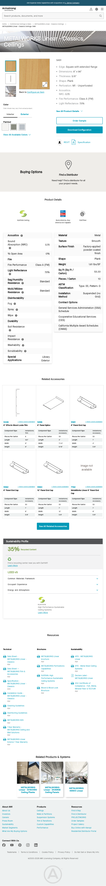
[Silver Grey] (22, 127)
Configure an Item (35, 92)
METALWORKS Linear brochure (50, 657)
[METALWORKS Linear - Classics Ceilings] (11, 91)
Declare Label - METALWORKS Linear (84, 677)
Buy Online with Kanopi (81, 828)
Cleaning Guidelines (15, 705)
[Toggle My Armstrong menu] (91, 9)
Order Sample (79, 120)
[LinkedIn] (36, 845)
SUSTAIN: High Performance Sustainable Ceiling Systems (52, 678)
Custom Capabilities (45, 824)
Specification (84, 142)
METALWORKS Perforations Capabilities (52, 667)
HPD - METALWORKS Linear (84, 657)
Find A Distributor (78, 814)
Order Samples (77, 821)
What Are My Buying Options (14, 831)
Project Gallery (77, 824)
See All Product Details (68, 111)
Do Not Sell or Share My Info (86, 852)
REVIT (66, 142)
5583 (39, 487)
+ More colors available (26, 422)
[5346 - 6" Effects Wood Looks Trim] (19, 404)
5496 (39, 422)
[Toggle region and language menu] (96, 9)
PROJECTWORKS (78, 817)
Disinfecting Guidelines (17, 713)
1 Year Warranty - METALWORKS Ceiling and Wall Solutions (18, 730)
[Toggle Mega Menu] (102, 9)
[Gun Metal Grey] (13, 127)
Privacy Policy (64, 852)
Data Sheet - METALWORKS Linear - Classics (16, 659)
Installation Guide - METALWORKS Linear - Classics (16, 696)
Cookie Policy (48, 852)
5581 (73, 422)
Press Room (7, 821)
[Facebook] (4, 845)
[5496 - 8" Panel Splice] (53, 404)
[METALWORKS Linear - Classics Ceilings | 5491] (11, 66)
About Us (6, 811)
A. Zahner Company (72, 3)
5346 (6, 422)
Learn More (13, 565)
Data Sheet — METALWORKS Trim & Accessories (16, 671)
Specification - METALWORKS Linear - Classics (16, 684)
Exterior (25, 114)
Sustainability (8, 824)
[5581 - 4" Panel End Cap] (86, 404)
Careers (5, 817)
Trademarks (12, 852)
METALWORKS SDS (15, 720)
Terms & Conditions (29, 852)
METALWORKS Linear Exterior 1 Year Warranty (17, 740)
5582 (5, 487)
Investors (6, 814)
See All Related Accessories (53, 526)
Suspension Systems (46, 817)
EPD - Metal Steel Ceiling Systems (85, 667)
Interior (10, 114)
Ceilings (40, 811)
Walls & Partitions (44, 814)
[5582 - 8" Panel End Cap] (19, 469)
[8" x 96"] (11, 79)
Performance (42, 828)
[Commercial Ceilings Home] (9, 9)
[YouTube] (12, 845)
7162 (73, 487)
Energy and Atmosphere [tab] (18, 590)
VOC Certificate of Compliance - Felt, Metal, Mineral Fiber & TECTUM (86, 686)
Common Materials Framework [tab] (21, 578)
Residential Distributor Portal (83, 831)
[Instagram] (28, 845)
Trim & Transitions (44, 821)
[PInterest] (20, 845)
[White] (5, 127)
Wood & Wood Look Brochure (49, 689)
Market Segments (10, 828)
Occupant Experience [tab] (17, 584)
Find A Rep (76, 811)
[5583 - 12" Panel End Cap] (53, 469)
